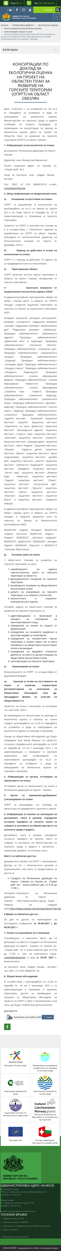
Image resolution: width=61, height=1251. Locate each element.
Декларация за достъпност (16, 1236)
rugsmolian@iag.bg (14, 188)
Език (15, 3)
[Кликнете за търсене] (56, 9)
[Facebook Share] (7, 1027)
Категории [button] (10, 49)
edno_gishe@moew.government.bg (21, 1211)
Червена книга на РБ (13, 1218)
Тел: (44, 3)
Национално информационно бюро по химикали (27, 1226)
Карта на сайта (10, 1229)
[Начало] (19, 17)
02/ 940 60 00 (15, 1195)
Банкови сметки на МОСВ (15, 1222)
